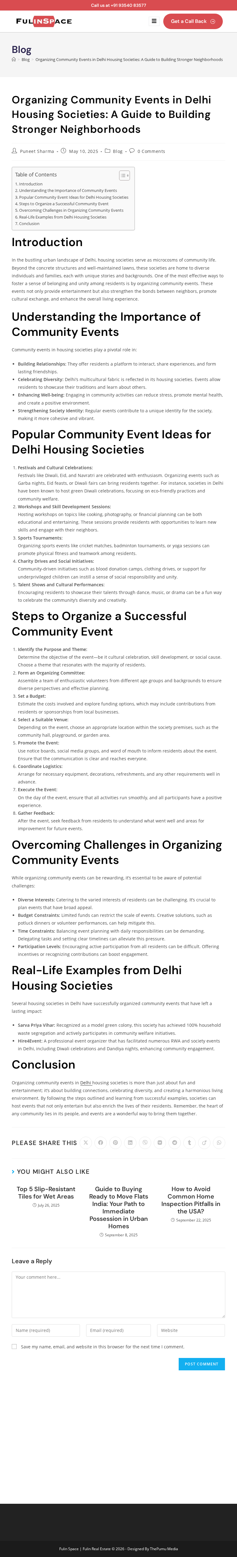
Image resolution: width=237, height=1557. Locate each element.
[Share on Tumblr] (189, 1143)
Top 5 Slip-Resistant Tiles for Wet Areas (46, 1192)
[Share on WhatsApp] (219, 1143)
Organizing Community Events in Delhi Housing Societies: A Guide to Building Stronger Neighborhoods (129, 59)
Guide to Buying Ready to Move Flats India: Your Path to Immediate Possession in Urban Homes (118, 1207)
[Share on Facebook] (100, 1143)
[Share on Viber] (145, 1143)
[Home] (14, 59)
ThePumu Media (164, 1548)
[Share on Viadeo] (204, 1143)
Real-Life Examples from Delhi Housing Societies (62, 217)
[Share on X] (86, 1143)
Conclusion (29, 223)
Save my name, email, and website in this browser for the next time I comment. (103, 1347)
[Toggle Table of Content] (121, 175)
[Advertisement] (118, 1432)
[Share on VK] (160, 1143)
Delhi (86, 1083)
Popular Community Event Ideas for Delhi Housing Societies (73, 197)
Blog (118, 151)
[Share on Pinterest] (115, 1143)
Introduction (31, 184)
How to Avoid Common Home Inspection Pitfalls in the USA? (190, 1200)
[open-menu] (154, 21)
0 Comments (151, 151)
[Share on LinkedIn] (130, 1143)
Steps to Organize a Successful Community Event (64, 203)
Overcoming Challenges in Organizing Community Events (71, 210)
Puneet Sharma (37, 151)
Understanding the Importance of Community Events (68, 190)
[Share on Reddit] (174, 1143)
